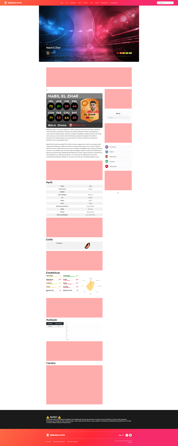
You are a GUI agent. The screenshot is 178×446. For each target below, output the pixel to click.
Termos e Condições (72, 441)
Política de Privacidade (59, 441)
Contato (48, 441)
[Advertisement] (88, 77)
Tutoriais (85, 2)
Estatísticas (104, 2)
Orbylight (130, 442)
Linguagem (114, 2)
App (91, 2)
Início (62, 2)
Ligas (79, 2)
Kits (67, 2)
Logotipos (73, 2)
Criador (97, 2)
